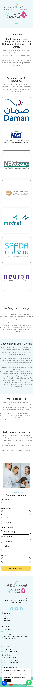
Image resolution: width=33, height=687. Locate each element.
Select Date (5, 546)
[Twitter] (16, 608)
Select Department (7, 527)
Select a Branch (6, 518)
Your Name (5, 499)
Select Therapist (6, 536)
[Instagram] (21, 608)
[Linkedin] (11, 608)
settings (22, 677)
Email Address (6, 508)
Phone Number (6, 555)
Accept (7, 680)
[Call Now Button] (4, 683)
